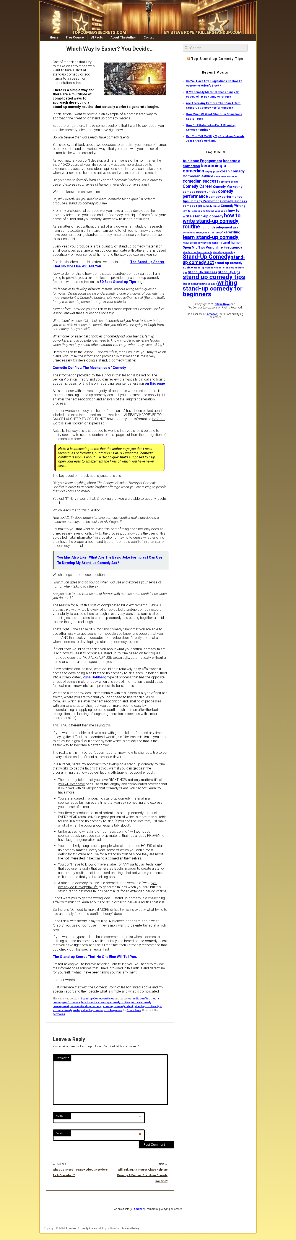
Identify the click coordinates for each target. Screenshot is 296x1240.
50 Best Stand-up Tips (118, 282)
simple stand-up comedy (85, 1006)
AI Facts (97, 37)
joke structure (211, 232)
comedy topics (211, 206)
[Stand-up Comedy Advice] (148, 33)
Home (54, 37)
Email (59, 1133)
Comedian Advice (198, 176)
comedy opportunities (200, 192)
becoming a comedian (204, 168)
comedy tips (192, 206)
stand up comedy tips (214, 277)
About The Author (123, 37)
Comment (62, 1058)
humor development (216, 227)
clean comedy (232, 171)
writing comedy (62, 1010)
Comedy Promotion (204, 201)
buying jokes (212, 171)
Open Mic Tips (194, 247)
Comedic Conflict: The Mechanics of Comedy (89, 368)
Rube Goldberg (94, 677)
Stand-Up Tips (229, 272)
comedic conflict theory (143, 998)
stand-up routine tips (148, 1006)
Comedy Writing (233, 206)
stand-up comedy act (214, 259)
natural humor (229, 242)
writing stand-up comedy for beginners (97, 1010)
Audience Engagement (202, 161)
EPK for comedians (194, 211)
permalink (59, 1014)
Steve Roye (134, 1010)
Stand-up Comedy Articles (97, 998)
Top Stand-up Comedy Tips (217, 59)
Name (59, 1115)
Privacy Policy (130, 1228)
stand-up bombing (224, 252)
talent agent (190, 284)
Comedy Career (197, 186)
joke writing (230, 232)
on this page (155, 383)
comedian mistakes (225, 176)
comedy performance (66, 1002)
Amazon (211, 314)
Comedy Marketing (227, 187)
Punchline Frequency (224, 247)
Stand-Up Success (202, 272)
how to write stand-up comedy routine (105, 1002)
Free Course (75, 37)
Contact (150, 37)
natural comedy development (200, 242)
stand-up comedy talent (118, 1006)
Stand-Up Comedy (206, 256)
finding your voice (216, 211)
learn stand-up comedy (211, 237)
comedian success (200, 181)
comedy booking (229, 181)
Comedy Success (233, 201)
